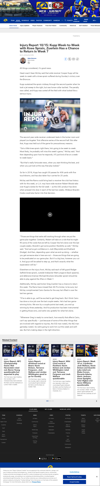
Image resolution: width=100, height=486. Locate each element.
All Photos (68, 418)
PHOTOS (68, 415)
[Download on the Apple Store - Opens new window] (43, 458)
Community (35, 421)
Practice (68, 433)
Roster (3, 418)
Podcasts (35, 433)
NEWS (35, 415)
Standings (19, 423)
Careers (4, 442)
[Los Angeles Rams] (50, 467)
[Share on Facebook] (65, 60)
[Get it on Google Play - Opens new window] (56, 459)
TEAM (3, 415)
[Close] (97, 477)
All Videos (51, 418)
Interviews (51, 426)
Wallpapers (68, 447)
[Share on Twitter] (69, 60)
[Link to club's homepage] (5, 20)
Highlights (51, 429)
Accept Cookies (74, 482)
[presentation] (97, 401)
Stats (3, 431)
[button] (50, 214)
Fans (68, 436)
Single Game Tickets (83, 431)
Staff (3, 428)
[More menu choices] (62, 20)
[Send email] (73, 60)
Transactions (3, 439)
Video (51, 415)
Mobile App (35, 429)
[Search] (65, 20)
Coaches (3, 424)
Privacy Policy (36, 482)
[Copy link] (77, 59)
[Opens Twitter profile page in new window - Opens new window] (29, 63)
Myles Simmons (32, 58)
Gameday (67, 429)
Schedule (19, 415)
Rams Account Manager (83, 420)
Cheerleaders (51, 433)
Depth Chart (3, 421)
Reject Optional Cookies (74, 477)
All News (35, 418)
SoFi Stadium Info (97, 420)
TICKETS (83, 415)
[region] (50, 477)
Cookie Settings (74, 472)
